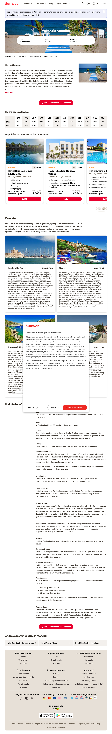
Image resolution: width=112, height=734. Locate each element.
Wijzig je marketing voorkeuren (56, 684)
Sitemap (23, 687)
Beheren (31, 407)
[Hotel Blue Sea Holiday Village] (65, 171)
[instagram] (27, 699)
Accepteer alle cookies (74, 407)
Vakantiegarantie (89, 680)
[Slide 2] (90, 80)
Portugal (23, 663)
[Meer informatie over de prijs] (40, 193)
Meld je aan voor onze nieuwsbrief (89, 684)
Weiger (53, 407)
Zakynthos (56, 663)
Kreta (56, 656)
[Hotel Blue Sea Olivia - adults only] (25, 171)
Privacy (56, 673)
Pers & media (23, 684)
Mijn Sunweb (89, 677)
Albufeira (89, 663)
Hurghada (89, 660)
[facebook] (20, 699)
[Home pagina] (11, 3)
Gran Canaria (56, 660)
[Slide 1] (89, 80)
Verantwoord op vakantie (23, 677)
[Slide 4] (94, 80)
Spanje (23, 656)
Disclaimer (56, 687)
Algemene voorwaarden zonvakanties (50, 724)
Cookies (56, 677)
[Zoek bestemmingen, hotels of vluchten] (83, 3)
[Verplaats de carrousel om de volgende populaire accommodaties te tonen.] (104, 208)
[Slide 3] (92, 80)
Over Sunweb (23, 673)
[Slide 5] (96, 80)
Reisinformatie (88, 687)
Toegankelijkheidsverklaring (56, 680)
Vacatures (23, 680)
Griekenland (23, 660)
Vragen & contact (88, 673)
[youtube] (33, 699)
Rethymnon (88, 656)
